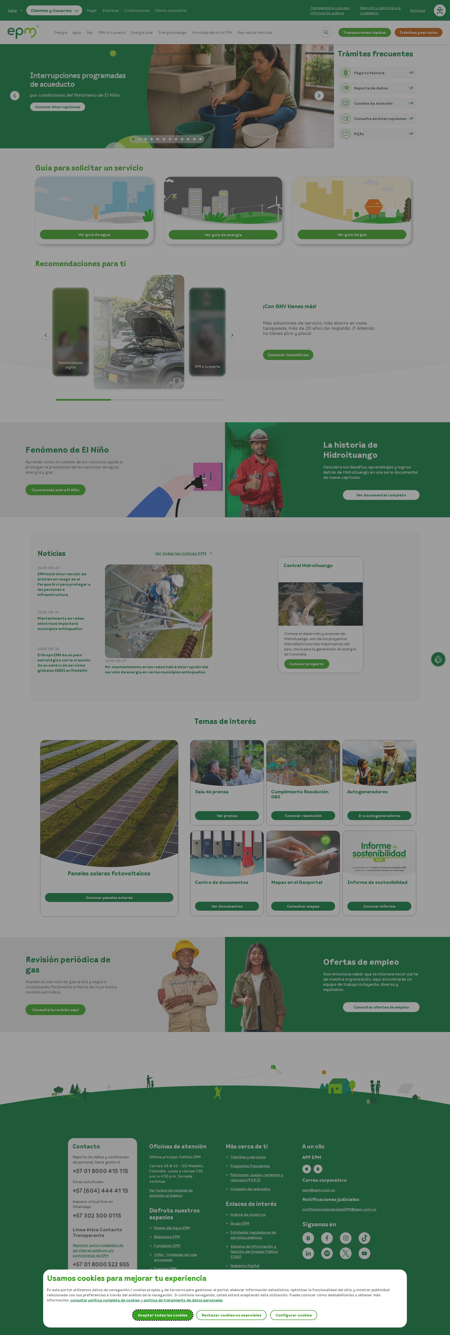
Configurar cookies (294, 1315)
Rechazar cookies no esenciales (231, 1315)
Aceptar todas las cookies (163, 1315)
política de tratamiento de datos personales (183, 1300)
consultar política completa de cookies (105, 1300)
